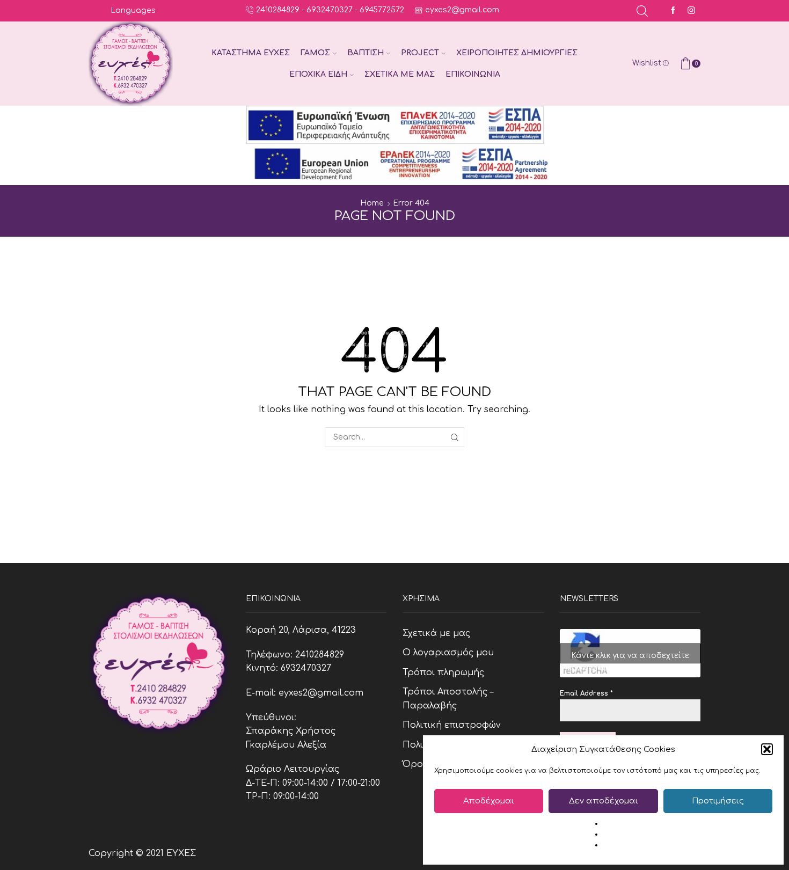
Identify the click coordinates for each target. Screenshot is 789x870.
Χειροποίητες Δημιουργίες (517, 53)
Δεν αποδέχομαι (603, 801)
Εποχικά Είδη (318, 74)
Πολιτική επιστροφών (452, 725)
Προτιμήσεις (718, 801)
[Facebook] (673, 11)
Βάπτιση (365, 53)
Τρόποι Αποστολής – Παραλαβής (448, 699)
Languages (133, 10)
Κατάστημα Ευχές (250, 53)
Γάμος (315, 53)
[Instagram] (691, 11)
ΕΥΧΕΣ (181, 853)
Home (372, 203)
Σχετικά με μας (399, 74)
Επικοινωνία (472, 74)
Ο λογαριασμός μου (448, 652)
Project (420, 53)
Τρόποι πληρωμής (443, 672)
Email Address (586, 693)
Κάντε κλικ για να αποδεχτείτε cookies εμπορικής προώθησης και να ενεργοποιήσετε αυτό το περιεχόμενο (629, 657)
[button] (767, 749)
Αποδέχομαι (488, 801)
